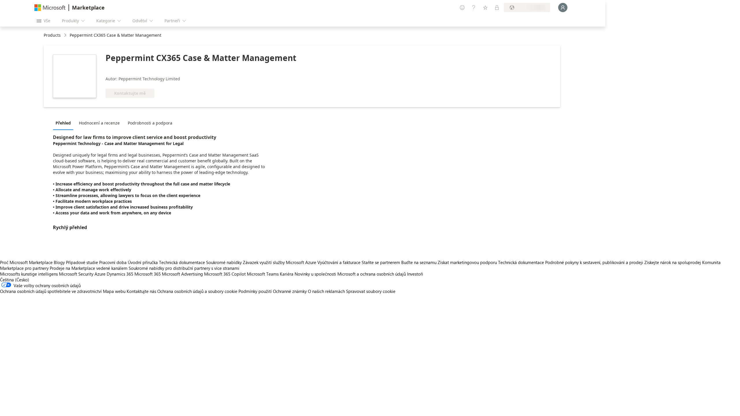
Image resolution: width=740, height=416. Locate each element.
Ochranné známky (290, 291)
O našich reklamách (326, 291)
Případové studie (82, 262)
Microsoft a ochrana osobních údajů (371, 274)
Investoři (415, 274)
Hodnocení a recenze (99, 123)
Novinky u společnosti (315, 274)
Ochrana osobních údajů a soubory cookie (197, 291)
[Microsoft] (50, 7)
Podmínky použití (255, 291)
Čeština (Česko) (14, 280)
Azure (100, 274)
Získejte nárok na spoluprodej (672, 262)
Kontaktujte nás (141, 291)
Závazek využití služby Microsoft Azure (280, 262)
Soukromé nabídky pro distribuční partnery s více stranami (184, 268)
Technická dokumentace (182, 262)
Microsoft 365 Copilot (225, 274)
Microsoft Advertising (182, 274)
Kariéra (286, 274)
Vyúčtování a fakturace (338, 262)
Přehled (63, 123)
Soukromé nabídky (224, 262)
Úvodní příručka (143, 262)
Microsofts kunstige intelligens (29, 274)
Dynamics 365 (120, 274)
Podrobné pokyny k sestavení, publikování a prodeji (594, 262)
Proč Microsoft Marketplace (26, 262)
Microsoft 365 (147, 274)
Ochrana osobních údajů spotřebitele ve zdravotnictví (51, 291)
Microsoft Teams (263, 274)
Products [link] (52, 35)
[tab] (64, 122)
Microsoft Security (76, 274)
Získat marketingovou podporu (467, 262)
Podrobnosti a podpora (150, 123)
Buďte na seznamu (418, 262)
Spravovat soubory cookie (370, 291)
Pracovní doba (113, 262)
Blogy (59, 262)
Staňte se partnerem (381, 262)
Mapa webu (114, 291)
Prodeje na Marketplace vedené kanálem (88, 268)
